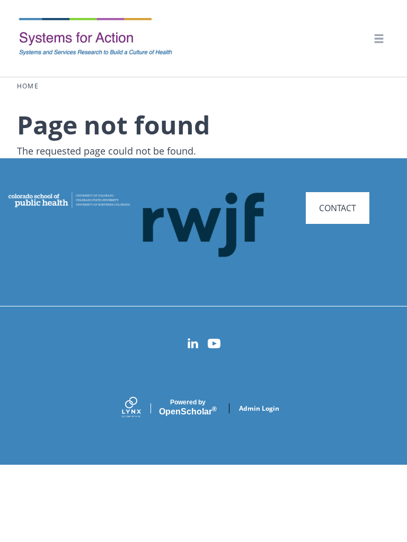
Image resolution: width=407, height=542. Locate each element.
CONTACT (337, 208)
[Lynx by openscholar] (140, 408)
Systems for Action (103, 38)
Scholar (188, 407)
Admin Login (259, 408)
